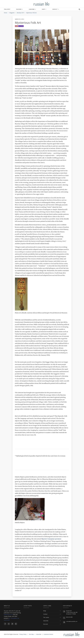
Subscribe (31, 9)
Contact (54, 9)
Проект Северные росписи (51, 539)
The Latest (7, 9)
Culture (21, 26)
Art (16, 26)
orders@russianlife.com (71, 621)
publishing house (8, 614)
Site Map (31, 634)
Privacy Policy (22, 634)
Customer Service (48, 634)
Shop (43, 9)
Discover (18, 9)
